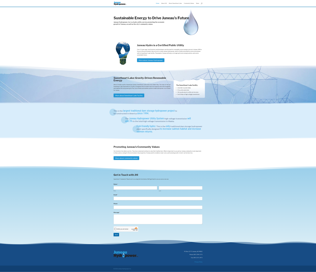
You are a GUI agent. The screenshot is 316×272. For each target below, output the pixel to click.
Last (160, 190)
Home (157, 3)
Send (116, 235)
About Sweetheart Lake (175, 3)
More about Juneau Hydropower (151, 60)
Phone (115, 203)
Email (116, 194)
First (115, 190)
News (197, 3)
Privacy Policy (198, 262)
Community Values (189, 3)
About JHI (164, 3)
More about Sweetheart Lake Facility (129, 95)
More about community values (126, 158)
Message (117, 212)
